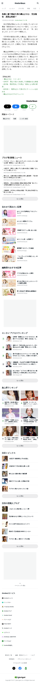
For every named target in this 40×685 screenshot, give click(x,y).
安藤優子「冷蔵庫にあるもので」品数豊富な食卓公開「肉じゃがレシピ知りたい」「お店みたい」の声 (12, 422)
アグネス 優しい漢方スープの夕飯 (19, 539)
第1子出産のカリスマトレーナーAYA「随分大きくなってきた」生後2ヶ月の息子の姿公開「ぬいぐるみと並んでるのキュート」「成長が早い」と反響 (25, 356)
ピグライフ (7, 632)
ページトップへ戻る (20, 585)
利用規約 (11, 659)
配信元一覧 (8, 655)
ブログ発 (21, 8)
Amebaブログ (8, 611)
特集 (28, 8)
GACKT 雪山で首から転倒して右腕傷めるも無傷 (20, 82)
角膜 (14, 119)
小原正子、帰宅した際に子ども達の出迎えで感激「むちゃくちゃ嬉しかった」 (21, 169)
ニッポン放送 (24, 119)
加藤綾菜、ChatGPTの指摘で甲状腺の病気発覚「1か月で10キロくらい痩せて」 (25, 363)
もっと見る (20, 199)
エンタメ (12, 8)
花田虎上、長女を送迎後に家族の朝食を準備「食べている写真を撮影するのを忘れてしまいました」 (21, 184)
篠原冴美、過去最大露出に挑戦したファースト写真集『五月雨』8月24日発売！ (12, 403)
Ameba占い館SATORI (10, 637)
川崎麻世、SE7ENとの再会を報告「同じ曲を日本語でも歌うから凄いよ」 (21, 191)
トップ (4, 8)
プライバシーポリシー (24, 659)
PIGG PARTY (7, 624)
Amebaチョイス (8, 598)
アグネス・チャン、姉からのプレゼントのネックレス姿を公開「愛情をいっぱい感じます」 (21, 162)
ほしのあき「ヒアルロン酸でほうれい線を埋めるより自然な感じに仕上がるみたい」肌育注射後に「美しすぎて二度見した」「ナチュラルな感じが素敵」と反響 (25, 373)
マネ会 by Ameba (9, 607)
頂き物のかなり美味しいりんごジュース (21, 516)
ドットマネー (7, 602)
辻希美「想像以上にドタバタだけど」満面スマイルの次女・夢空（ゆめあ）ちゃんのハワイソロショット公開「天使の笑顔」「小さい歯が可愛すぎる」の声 (25, 339)
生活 (34, 8)
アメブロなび (7, 641)
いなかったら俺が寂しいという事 (19, 509)
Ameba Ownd (8, 615)
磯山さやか (6, 119)
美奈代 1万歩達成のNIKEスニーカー (20, 531)
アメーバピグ (7, 619)
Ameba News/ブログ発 (21, 20)
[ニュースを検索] (38, 3)
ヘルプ (33, 655)
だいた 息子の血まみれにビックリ (19, 524)
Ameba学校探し (8, 645)
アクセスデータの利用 (20, 663)
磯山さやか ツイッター (12, 79)
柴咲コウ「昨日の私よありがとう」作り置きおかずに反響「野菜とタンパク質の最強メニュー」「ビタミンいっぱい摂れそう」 (25, 348)
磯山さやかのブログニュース (13, 94)
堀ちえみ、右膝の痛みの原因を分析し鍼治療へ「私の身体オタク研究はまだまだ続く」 (21, 176)
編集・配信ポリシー (21, 655)
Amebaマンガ (8, 628)
